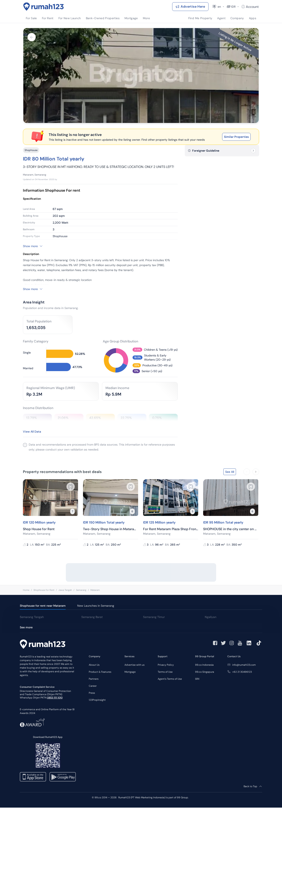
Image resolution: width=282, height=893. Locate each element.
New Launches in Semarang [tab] (95, 606)
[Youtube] (239, 643)
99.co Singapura (204, 672)
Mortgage (130, 672)
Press (92, 693)
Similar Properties (236, 137)
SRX (197, 679)
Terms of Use (165, 672)
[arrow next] (255, 471)
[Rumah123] (43, 6)
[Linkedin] (249, 643)
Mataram (95, 590)
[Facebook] (215, 643)
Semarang (81, 590)
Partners (93, 679)
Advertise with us (134, 665)
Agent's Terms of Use (170, 679)
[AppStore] (33, 776)
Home (26, 590)
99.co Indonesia (204, 665)
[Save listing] (70, 486)
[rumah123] (42, 644)
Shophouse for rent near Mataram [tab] (43, 606)
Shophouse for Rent (43, 590)
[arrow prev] (246, 471)
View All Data (32, 431)
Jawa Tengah (65, 590)
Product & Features (100, 672)
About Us (94, 665)
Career (93, 686)
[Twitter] (223, 643)
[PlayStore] (63, 776)
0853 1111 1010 (55, 697)
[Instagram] (231, 643)
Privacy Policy (166, 665)
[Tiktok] (259, 643)
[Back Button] (31, 37)
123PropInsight (97, 700)
